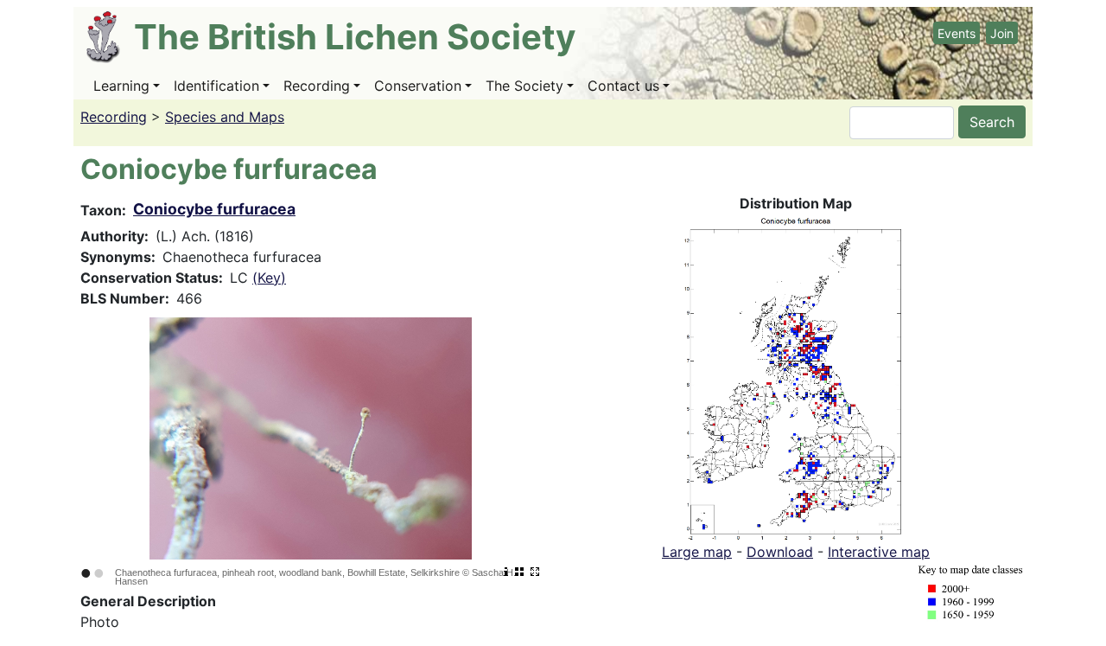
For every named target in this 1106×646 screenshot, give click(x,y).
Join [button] (1002, 33)
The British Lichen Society (354, 37)
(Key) (269, 277)
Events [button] (957, 33)
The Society (524, 85)
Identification (216, 85)
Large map (697, 551)
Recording (316, 85)
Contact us (623, 85)
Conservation (417, 85)
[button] (796, 376)
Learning (121, 85)
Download (780, 551)
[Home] (110, 37)
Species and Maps (224, 116)
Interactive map (879, 551)
